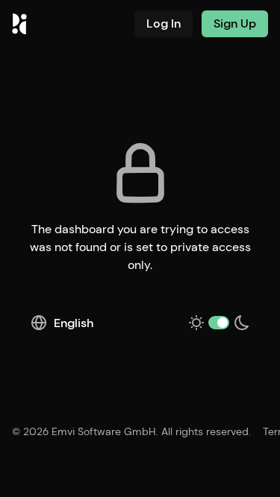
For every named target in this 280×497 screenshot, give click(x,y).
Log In (163, 23)
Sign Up (235, 23)
